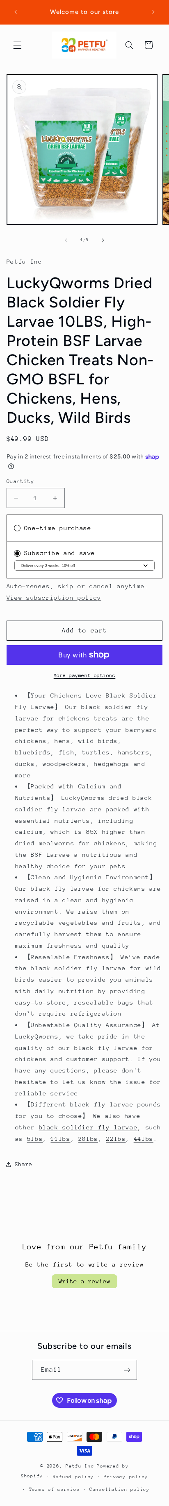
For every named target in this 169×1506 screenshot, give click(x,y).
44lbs (143, 1138)
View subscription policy (54, 597)
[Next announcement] (153, 12)
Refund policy (73, 1476)
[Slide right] (103, 240)
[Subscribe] (127, 1370)
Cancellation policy (119, 1489)
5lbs (35, 1138)
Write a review (84, 1281)
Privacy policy (126, 1476)
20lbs (88, 1138)
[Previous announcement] (16, 12)
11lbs (60, 1138)
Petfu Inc (80, 1466)
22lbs (116, 1138)
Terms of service (54, 1489)
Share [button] (23, 1164)
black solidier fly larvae (88, 1127)
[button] (17, 45)
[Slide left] (66, 240)
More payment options (85, 675)
